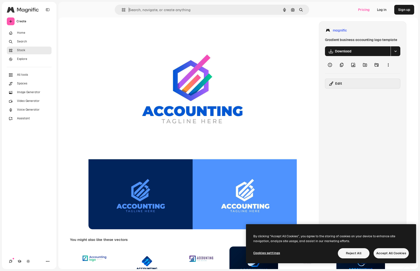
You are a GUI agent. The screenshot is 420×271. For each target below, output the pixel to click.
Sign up (404, 10)
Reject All (353, 253)
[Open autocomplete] (121, 10)
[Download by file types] (395, 51)
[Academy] (19, 261)
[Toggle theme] (28, 261)
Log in (381, 10)
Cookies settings (266, 253)
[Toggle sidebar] (48, 10)
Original (119, 30)
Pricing (364, 10)
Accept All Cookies (391, 253)
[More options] (388, 65)
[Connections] (11, 261)
